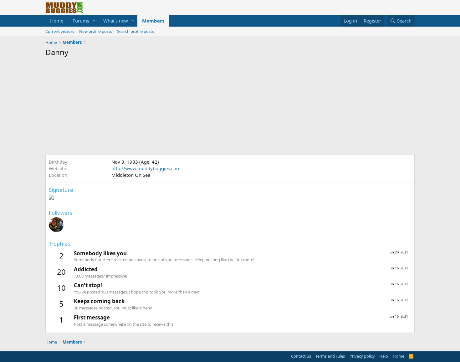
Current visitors (59, 31)
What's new (115, 21)
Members (153, 21)
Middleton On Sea (130, 175)
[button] (94, 21)
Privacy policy (362, 356)
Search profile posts (135, 31)
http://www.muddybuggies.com (146, 168)
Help (383, 356)
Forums (81, 21)
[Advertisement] (230, 107)
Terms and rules (330, 356)
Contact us (301, 356)
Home (56, 21)
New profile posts (95, 31)
